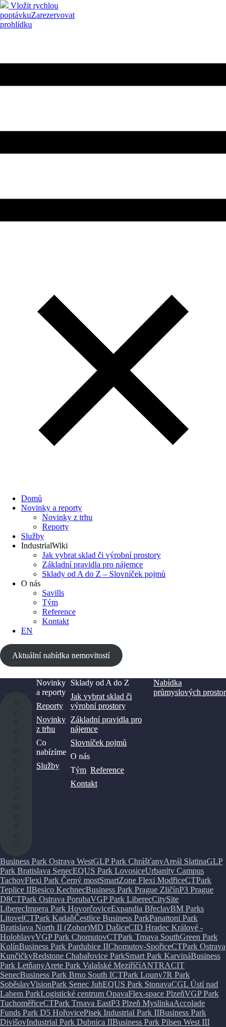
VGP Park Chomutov (71, 936)
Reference (59, 611)
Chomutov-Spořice (139, 946)
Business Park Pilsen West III (161, 1022)
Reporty (55, 526)
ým (81, 769)
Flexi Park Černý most (62, 880)
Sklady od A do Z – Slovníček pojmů (104, 573)
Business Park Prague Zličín (132, 889)
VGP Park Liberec (121, 899)
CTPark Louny (137, 974)
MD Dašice (109, 927)
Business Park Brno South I (66, 974)
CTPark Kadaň (49, 918)
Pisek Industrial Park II (121, 1012)
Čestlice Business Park (111, 918)
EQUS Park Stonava (136, 984)
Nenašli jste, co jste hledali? (16, 773)
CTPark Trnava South (143, 936)
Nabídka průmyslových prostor (189, 687)
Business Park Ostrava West (46, 861)
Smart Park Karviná (158, 955)
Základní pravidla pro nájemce (92, 564)
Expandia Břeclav (140, 908)
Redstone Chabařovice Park (79, 955)
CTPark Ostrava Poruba (50, 899)
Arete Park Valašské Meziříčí (93, 965)
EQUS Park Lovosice (109, 870)
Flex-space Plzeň (156, 993)
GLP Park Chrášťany (128, 861)
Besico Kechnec (59, 889)
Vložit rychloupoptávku (29, 10)
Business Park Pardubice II (63, 946)
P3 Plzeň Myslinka (142, 1003)
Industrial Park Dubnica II (69, 1022)
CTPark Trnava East (77, 1003)
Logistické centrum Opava (84, 993)
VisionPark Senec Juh (66, 984)
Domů (31, 498)
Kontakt (83, 783)
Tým (50, 602)
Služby (32, 536)
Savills (53, 592)
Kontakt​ (55, 621)
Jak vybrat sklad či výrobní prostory (101, 555)
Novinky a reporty (51, 507)
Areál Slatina (185, 861)
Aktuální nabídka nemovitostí (61, 655)
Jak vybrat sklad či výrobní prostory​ (101, 701)
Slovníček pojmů (98, 742)
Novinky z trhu (67, 517)
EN (27, 630)
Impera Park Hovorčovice (68, 908)
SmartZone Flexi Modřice (142, 880)
